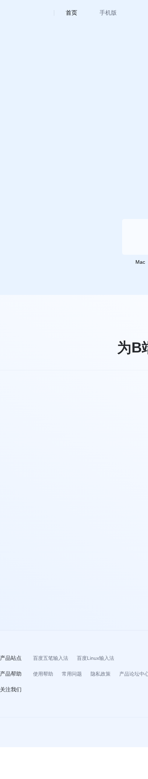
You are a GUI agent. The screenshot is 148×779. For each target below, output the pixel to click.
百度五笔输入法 (50, 658)
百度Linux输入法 (95, 658)
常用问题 (72, 674)
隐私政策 (101, 674)
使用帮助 (43, 674)
